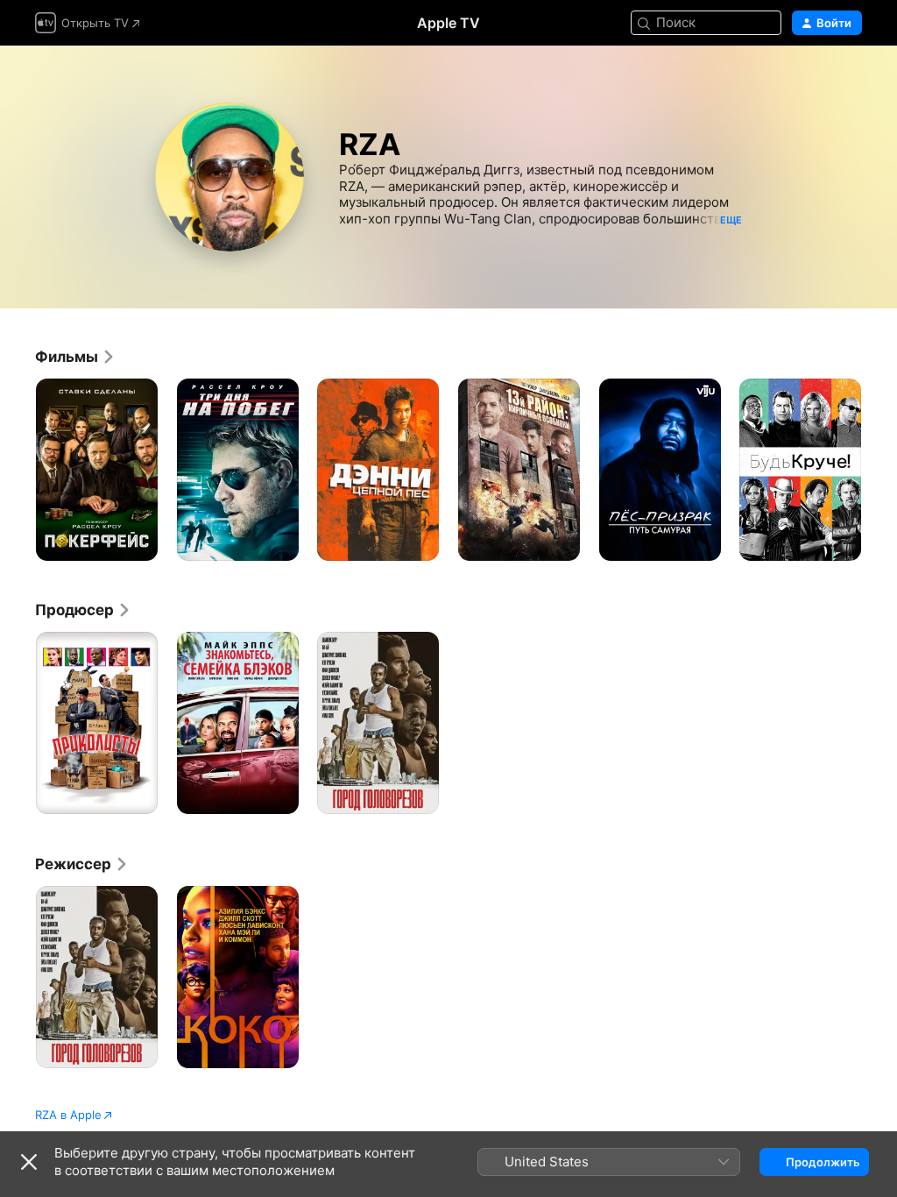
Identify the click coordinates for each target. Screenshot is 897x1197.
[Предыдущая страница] (17, 470)
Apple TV (448, 23)
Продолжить (823, 1162)
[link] (75, 356)
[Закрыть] (29, 1162)
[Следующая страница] (879, 470)
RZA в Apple (68, 1115)
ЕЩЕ (731, 220)
